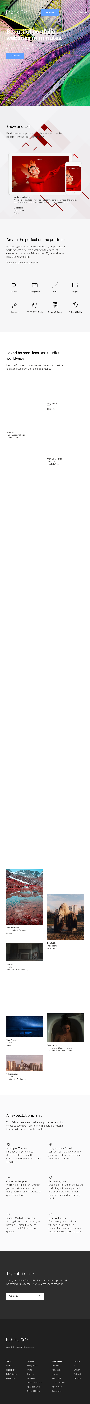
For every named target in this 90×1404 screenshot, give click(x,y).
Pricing (8, 1366)
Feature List (10, 1370)
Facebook (77, 1378)
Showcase (56, 1366)
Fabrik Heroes (57, 1361)
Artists (29, 1370)
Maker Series (57, 1370)
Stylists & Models (33, 1391)
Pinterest (77, 1374)
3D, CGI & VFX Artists (34, 1382)
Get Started (50, 12)
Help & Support (12, 1374)
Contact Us (10, 1378)
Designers (30, 1374)
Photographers (32, 1366)
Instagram (77, 1361)
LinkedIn (77, 1370)
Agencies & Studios (34, 1387)
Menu (82, 12)
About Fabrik (56, 1378)
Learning (55, 1374)
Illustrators (31, 1378)
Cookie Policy (57, 1391)
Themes (9, 1361)
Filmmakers (31, 1361)
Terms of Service (58, 1382)
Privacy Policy (57, 1387)
